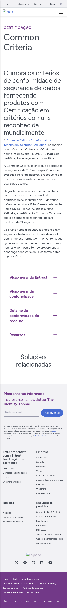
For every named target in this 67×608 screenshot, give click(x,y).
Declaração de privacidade (45, 436)
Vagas (39, 471)
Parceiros (41, 466)
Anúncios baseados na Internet (18, 583)
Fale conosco (9, 468)
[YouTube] (50, 562)
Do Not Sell (33, 592)
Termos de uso (24, 436)
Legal (5, 579)
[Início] (8, 12)
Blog (52, 4)
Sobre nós (41, 457)
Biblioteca (41, 530)
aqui (54, 431)
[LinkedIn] (41, 562)
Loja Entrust (42, 521)
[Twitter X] (16, 562)
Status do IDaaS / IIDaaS (48, 512)
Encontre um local (12, 481)
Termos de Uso (10, 588)
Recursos (41, 525)
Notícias (7, 513)
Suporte (40, 462)
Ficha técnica (43, 493)
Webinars (41, 489)
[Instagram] (33, 562)
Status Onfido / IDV (46, 516)
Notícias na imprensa (13, 517)
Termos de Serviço (48, 583)
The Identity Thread (13, 521)
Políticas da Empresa (32, 588)
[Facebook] (25, 562)
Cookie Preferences (13, 592)
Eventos (40, 484)
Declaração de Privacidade (25, 579)
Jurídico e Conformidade (48, 534)
